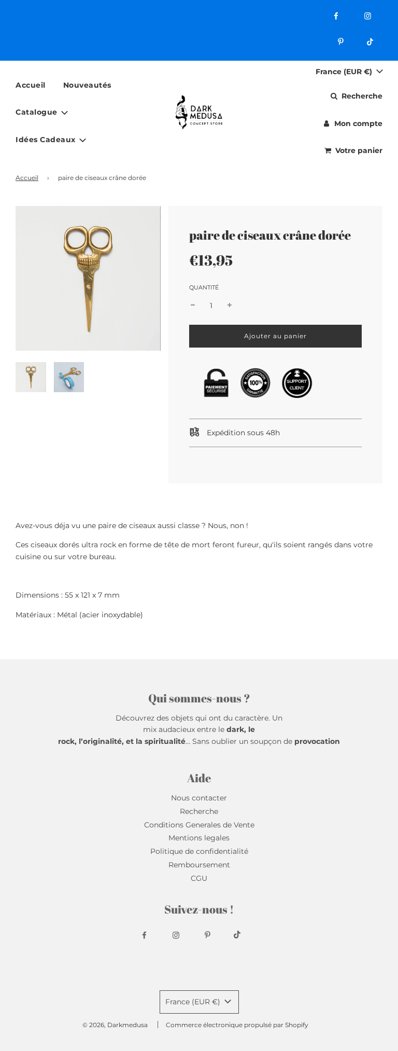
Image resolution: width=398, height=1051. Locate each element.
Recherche (199, 811)
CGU (199, 878)
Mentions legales (199, 837)
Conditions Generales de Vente (199, 824)
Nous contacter (199, 798)
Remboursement (199, 864)
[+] (229, 305)
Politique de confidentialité (199, 851)
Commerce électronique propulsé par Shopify (237, 1025)
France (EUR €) (345, 71)
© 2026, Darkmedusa (115, 1025)
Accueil (31, 85)
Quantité (204, 287)
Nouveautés (87, 85)
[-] (192, 305)
